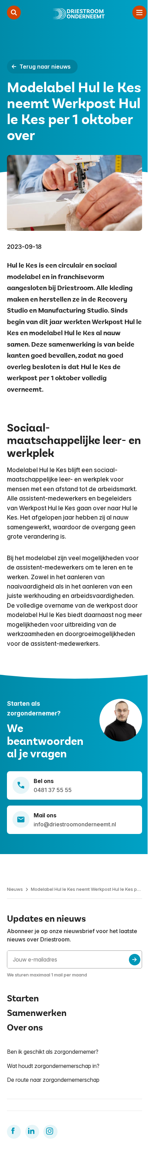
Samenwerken (37, 1013)
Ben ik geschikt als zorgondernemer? (52, 1051)
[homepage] (77, 13)
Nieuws (15, 889)
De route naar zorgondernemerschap (53, 1079)
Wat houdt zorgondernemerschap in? (53, 1065)
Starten (23, 998)
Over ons (25, 1027)
